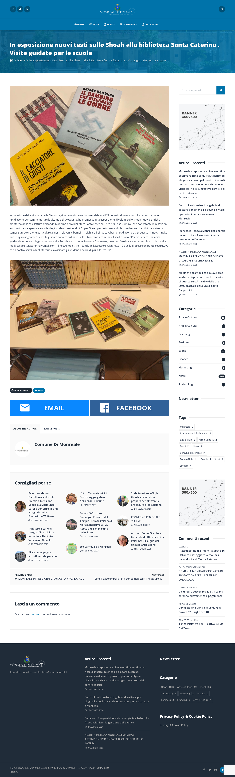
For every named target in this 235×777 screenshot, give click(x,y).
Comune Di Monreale (57, 444)
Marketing (185, 367)
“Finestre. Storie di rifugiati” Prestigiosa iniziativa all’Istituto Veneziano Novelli (41, 534)
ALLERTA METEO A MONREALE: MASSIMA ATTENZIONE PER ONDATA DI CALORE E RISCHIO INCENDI (201, 256)
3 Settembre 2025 (142, 548)
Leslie (182, 546)
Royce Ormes (186, 603)
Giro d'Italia (187, 439)
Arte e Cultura (188, 317)
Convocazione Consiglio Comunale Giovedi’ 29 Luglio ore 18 (200, 610)
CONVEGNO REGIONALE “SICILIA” (145, 519)
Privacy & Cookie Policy (174, 725)
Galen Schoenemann (190, 567)
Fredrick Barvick (188, 587)
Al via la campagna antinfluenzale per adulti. (44, 554)
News (95, 24)
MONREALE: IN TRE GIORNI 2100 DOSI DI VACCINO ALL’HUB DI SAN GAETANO (64, 578)
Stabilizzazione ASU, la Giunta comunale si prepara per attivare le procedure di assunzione (146, 499)
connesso (35, 614)
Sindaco (186, 465)
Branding (184, 334)
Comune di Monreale (193, 452)
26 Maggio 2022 (141, 524)
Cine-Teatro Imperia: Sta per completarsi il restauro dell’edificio (134, 578)
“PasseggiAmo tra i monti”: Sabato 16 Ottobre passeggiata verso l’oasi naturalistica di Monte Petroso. (202, 555)
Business (184, 342)
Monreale (186, 426)
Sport (218, 459)
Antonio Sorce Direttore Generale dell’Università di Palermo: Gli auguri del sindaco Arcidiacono (147, 539)
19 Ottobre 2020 (39, 560)
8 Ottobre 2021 (90, 536)
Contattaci (129, 24)
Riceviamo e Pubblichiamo (195, 433)
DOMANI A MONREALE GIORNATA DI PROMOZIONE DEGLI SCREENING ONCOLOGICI (201, 575)
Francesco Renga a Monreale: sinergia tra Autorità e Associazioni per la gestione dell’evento (202, 235)
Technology (186, 384)
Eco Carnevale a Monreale (96, 546)
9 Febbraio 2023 (90, 550)
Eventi (110, 24)
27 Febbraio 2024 (142, 508)
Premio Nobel (189, 459)
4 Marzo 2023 (89, 505)
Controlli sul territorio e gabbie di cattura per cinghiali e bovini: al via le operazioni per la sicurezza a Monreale (117, 701)
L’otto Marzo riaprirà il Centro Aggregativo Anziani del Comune (93, 497)
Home (80, 24)
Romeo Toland (187, 620)
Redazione (152, 24)
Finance (183, 359)
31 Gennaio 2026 (39, 520)
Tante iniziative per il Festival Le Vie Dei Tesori (201, 626)
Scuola (206, 459)
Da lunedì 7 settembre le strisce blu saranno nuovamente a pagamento (201, 594)
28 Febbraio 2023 (39, 544)
